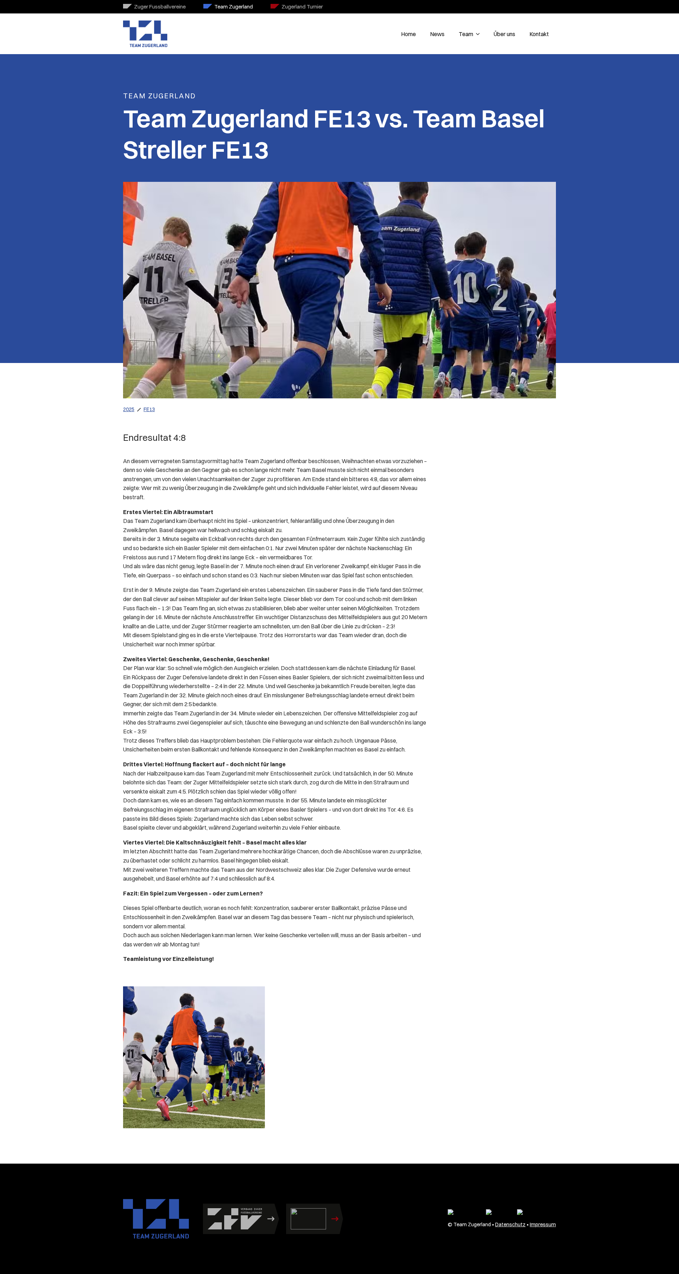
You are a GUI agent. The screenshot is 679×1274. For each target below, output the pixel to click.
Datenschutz (510, 1224)
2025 (128, 409)
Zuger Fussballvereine (160, 6)
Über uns (504, 34)
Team (466, 34)
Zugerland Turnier (302, 6)
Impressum (543, 1224)
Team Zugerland (233, 6)
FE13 (149, 409)
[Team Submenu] (480, 34)
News (437, 34)
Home (408, 34)
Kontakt (539, 34)
